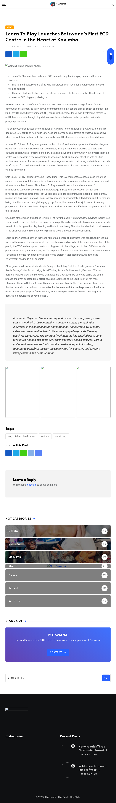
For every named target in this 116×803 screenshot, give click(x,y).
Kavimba (45, 436)
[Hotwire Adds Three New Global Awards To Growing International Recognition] (67, 750)
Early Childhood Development (21, 436)
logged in (31, 484)
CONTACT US (58, 652)
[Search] (112, 4)
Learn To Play (61, 436)
